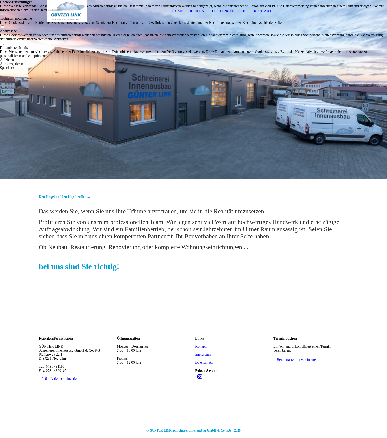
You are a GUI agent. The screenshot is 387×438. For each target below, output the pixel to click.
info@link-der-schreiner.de (58, 378)
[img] (67, 11)
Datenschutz (204, 362)
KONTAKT (263, 11)
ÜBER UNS (197, 11)
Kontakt (200, 346)
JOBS (244, 11)
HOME (177, 11)
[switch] (2, 27)
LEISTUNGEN (223, 11)
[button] (193, 60)
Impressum (203, 354)
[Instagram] (199, 377)
